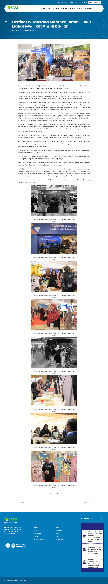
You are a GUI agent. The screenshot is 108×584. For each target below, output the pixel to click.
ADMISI (43, 8)
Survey (36, 527)
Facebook (59, 527)
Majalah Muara (39, 539)
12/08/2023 (15, 30)
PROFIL (49, 8)
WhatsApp (59, 539)
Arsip (35, 530)
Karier (36, 536)
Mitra (77, 2)
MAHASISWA (64, 8)
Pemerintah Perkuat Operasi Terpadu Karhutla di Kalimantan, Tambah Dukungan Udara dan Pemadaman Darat (95, 563)
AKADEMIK (56, 8)
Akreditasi (72, 2)
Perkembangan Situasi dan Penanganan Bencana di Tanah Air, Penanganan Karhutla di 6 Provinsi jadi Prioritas (95, 537)
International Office (63, 2)
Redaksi (26, 30)
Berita (34, 30)
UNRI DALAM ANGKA (89, 8)
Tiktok (57, 533)
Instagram (59, 530)
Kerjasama (37, 533)
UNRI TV (58, 536)
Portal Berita (84, 2)
